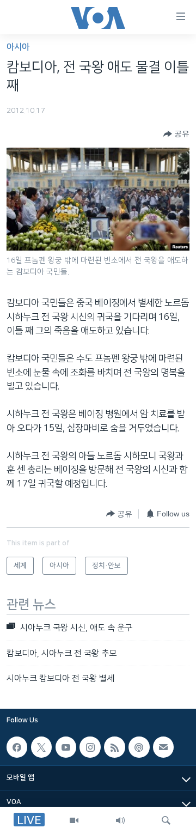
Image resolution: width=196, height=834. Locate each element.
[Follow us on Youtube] (66, 747)
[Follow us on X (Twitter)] (41, 747)
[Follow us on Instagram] (89, 747)
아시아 (18, 47)
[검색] (166, 820)
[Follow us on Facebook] (17, 747)
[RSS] (114, 747)
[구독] (163, 747)
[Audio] (120, 820)
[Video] (74, 820)
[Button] (176, 134)
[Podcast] (138, 747)
